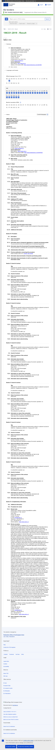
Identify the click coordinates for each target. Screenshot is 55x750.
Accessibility (6, 666)
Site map (5, 676)
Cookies (5, 663)
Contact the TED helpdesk (9, 647)
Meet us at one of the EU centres (10, 719)
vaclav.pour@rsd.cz (18, 60)
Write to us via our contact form (10, 716)
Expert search (22, 23)
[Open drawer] (5, 39)
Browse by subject (31, 23)
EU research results (7, 688)
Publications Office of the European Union (13, 635)
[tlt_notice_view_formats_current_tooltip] (47, 114)
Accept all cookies (10, 746)
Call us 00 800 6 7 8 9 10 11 (9, 711)
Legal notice (6, 661)
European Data (6, 685)
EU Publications (7, 693)
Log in (41, 4)
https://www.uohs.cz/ (24, 521)
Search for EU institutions (9, 726)
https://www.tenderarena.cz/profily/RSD (33, 64)
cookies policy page (28, 740)
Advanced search (13, 23)
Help (4, 644)
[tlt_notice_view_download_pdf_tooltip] (7, 93)
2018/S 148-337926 (28, 253)
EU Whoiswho (6, 690)
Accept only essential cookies (25, 746)
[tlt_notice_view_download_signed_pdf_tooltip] (9, 81)
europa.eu (15, 705)
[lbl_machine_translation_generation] (20, 102)
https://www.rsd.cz (22, 63)
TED (5, 29)
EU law (5, 683)
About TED (5, 673)
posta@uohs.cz (18, 517)
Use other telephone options (9, 714)
